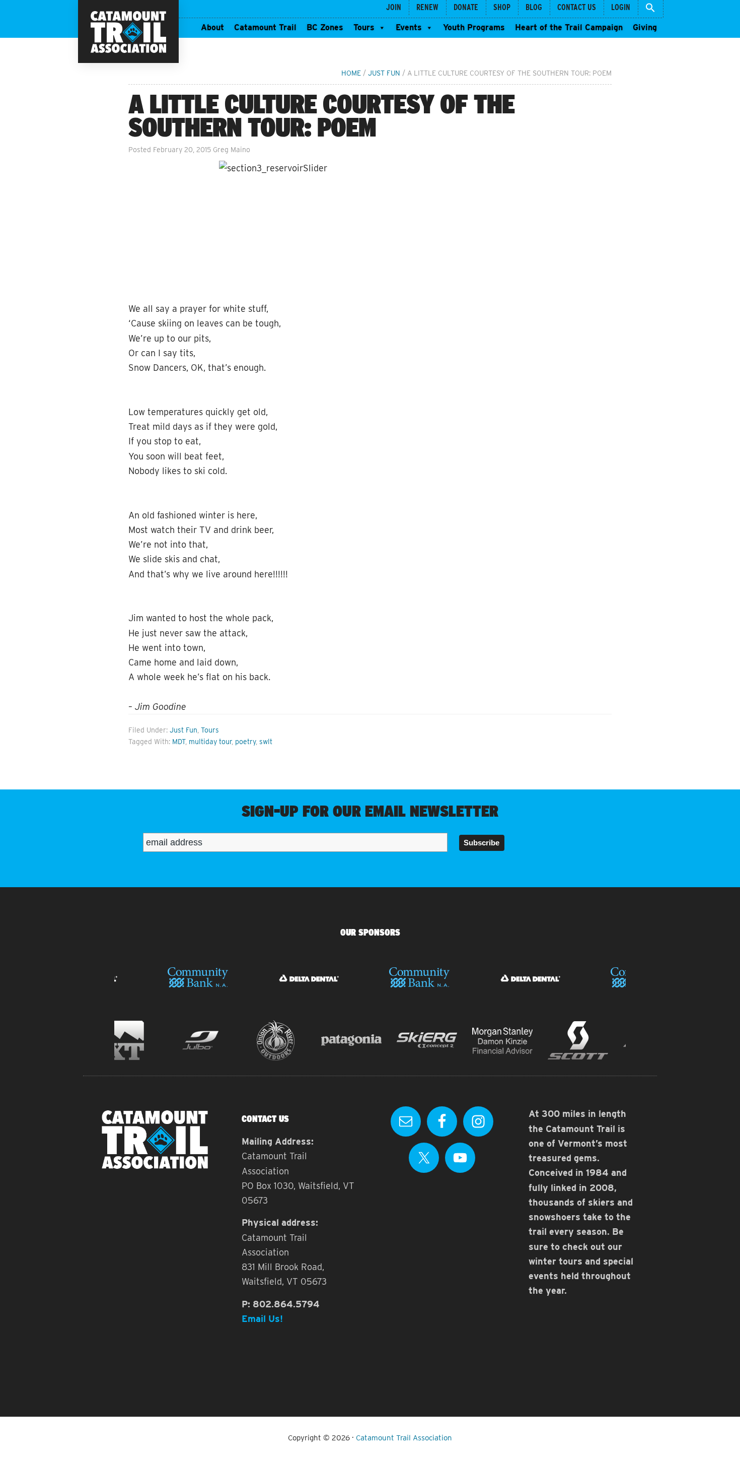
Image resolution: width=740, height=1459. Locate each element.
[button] (650, 9)
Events (409, 27)
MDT (178, 742)
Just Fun (183, 730)
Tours (364, 27)
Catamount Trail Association (404, 1437)
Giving (645, 27)
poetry (245, 742)
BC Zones (325, 27)
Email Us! (262, 1318)
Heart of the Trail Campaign (569, 27)
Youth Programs (474, 27)
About (212, 27)
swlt (265, 742)
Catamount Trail (265, 27)
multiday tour (210, 742)
